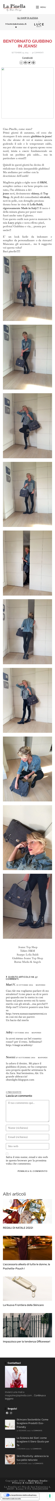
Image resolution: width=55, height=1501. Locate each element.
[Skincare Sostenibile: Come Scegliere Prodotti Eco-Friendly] (10, 1425)
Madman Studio (37, 1480)
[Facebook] (7, 1413)
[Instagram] (11, 1413)
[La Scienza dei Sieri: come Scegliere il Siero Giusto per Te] (10, 1443)
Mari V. (11, 984)
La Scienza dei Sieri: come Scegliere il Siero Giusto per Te (33, 1442)
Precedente (14, 1092)
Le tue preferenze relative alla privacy (23, 1495)
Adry (9, 1032)
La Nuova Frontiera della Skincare (23, 1305)
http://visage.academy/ (19, 1045)
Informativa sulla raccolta (11, 1499)
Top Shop (31, 947)
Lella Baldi (32, 954)
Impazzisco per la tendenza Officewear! (26, 1341)
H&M (31, 950)
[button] (21, 63)
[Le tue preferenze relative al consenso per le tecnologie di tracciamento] (50, 1496)
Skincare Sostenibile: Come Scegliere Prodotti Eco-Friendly (32, 1423)
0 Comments (37, 1430)
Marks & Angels (31, 961)
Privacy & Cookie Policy (27, 1483)
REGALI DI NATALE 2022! (18, 1227)
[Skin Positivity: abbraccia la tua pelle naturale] (10, 1459)
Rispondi (40, 985)
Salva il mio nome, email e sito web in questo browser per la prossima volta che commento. (27, 1160)
